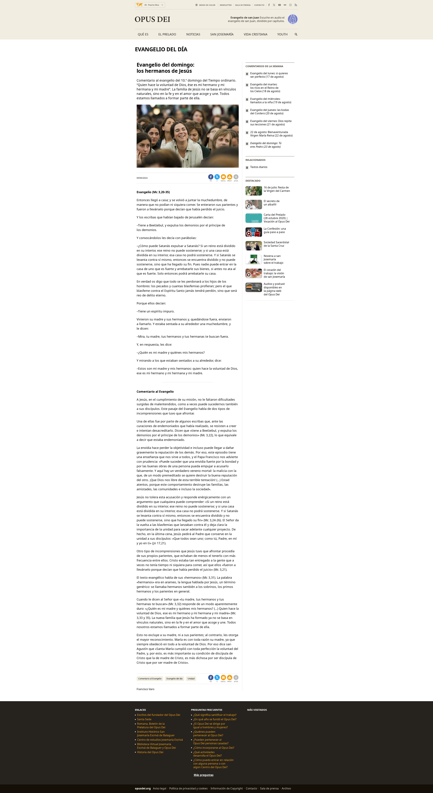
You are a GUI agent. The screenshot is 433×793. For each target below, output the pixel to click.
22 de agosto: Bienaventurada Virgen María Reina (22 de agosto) (271, 133)
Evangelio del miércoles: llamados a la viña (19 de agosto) (270, 100)
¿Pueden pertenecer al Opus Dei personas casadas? (210, 741)
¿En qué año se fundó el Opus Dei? (214, 719)
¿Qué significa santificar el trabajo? (214, 715)
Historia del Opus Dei (150, 752)
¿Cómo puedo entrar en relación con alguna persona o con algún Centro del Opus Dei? (213, 763)
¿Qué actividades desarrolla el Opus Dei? (207, 753)
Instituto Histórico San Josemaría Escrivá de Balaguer (156, 733)
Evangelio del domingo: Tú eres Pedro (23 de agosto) (265, 145)
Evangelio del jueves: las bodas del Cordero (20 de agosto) (269, 111)
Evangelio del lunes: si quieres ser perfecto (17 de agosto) (269, 75)
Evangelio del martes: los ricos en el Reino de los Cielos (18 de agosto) (265, 88)
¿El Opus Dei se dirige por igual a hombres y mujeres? (210, 725)
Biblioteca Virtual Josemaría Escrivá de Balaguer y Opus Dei (156, 746)
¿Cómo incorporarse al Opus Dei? (213, 748)
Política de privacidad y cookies (188, 788)
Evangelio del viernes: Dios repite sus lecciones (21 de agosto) (271, 122)
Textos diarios (258, 167)
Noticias (193, 34)
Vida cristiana (255, 34)
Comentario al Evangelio (149, 678)
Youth (282, 34)
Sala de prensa (243, 5)
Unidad (191, 678)
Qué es (143, 34)
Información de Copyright (227, 788)
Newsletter (226, 5)
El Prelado (167, 34)
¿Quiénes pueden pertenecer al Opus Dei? (208, 733)
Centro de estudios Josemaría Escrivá (160, 740)
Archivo (286, 788)
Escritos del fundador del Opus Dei (158, 715)
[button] (229, 178)
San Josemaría (222, 34)
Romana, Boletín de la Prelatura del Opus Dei (151, 725)
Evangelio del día (175, 678)
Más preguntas (204, 775)
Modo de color (207, 5)
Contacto (259, 5)
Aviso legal (159, 788)
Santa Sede (144, 719)
